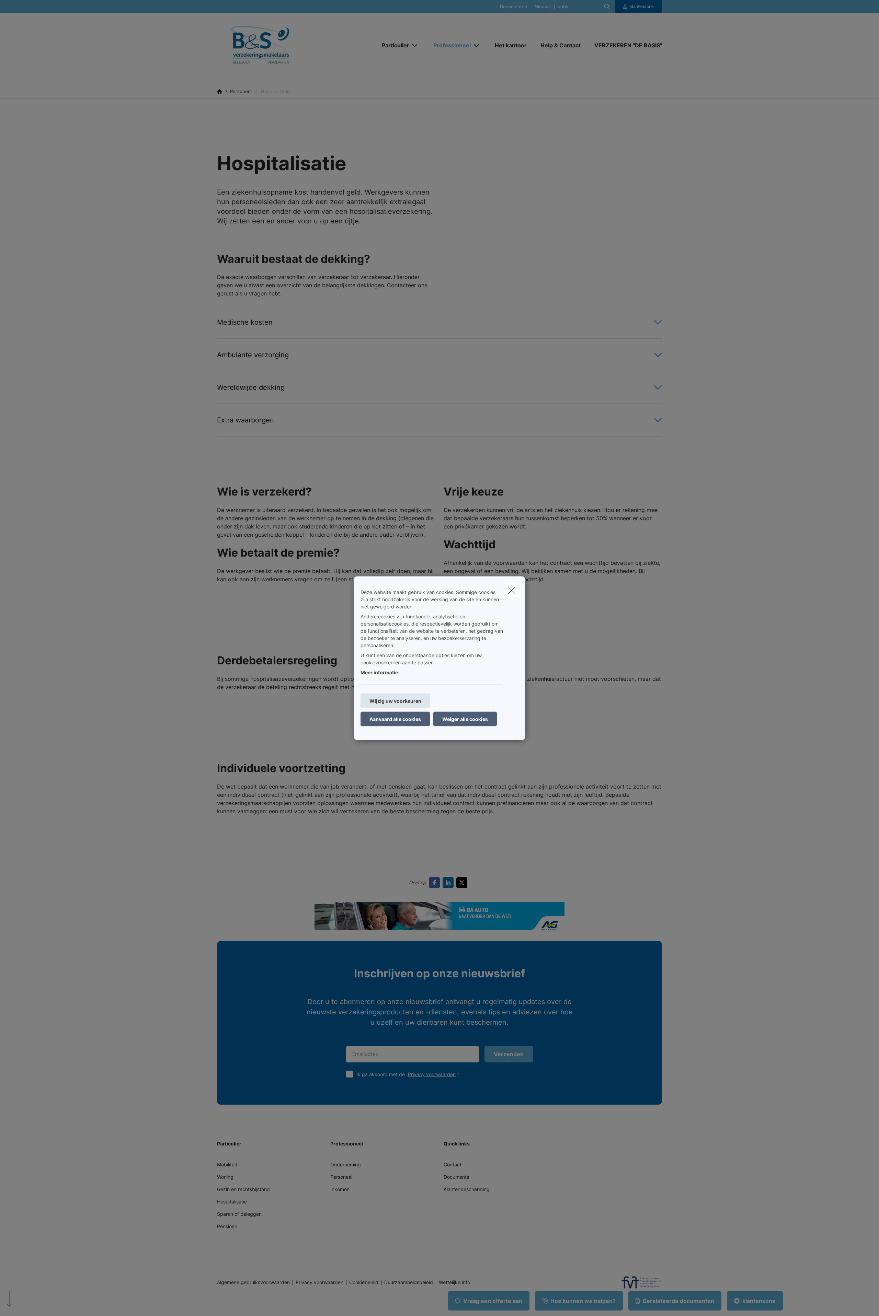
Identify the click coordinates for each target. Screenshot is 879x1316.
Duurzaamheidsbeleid (408, 1282)
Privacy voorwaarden (432, 1074)
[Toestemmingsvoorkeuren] (27, 1303)
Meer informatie (379, 672)
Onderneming (345, 1164)
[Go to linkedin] (449, 882)
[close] (511, 590)
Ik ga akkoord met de (406, 1074)
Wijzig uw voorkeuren (395, 700)
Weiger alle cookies (465, 719)
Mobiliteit (227, 1164)
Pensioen (227, 1226)
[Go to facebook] (436, 882)
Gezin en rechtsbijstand (243, 1189)
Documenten (513, 6)
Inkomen (340, 1189)
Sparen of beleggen (239, 1214)
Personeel (341, 1177)
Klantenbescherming (467, 1189)
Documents (456, 1177)
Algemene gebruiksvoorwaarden (253, 1282)
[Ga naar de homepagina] (285, 45)
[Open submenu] (415, 45)
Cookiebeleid (363, 1282)
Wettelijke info (454, 1282)
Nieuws (543, 6)
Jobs (563, 6)
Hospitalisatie (232, 1201)
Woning (225, 1177)
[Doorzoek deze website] (607, 6)
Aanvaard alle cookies (395, 719)
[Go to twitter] (463, 882)
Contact (452, 1164)
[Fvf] (638, 1282)
